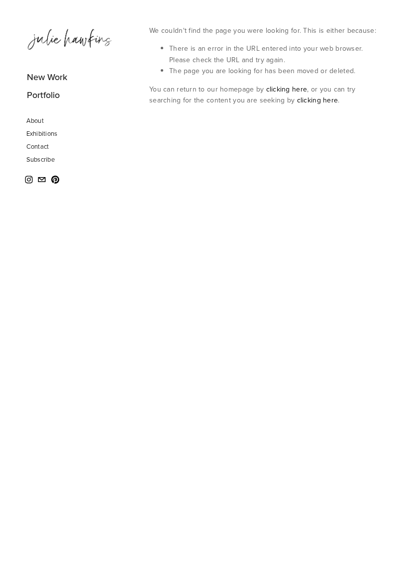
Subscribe (40, 159)
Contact (37, 146)
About (35, 120)
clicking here (286, 89)
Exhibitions (42, 133)
